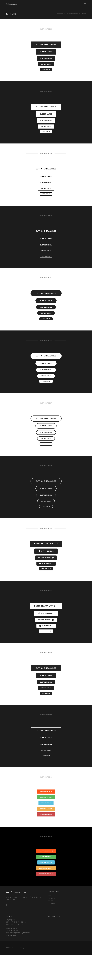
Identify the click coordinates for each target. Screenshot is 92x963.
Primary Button (46, 791)
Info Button (46, 803)
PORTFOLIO (51, 898)
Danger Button (46, 814)
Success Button (46, 797)
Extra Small (46, 69)
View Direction (11, 935)
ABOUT (50, 895)
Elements (60, 13)
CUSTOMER (51, 903)
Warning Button (46, 808)
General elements (72, 13)
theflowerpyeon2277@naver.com (20, 933)
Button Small (46, 64)
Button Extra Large (46, 44)
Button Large (46, 52)
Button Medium (46, 58)
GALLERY (50, 901)
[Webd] (11, 4)
